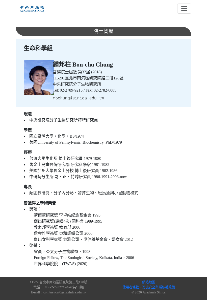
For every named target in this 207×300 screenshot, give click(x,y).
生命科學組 (38, 48)
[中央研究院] (32, 8)
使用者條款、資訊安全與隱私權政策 (148, 287)
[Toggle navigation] (184, 9)
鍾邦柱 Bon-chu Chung (83, 64)
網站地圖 (148, 282)
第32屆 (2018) (90, 72)
